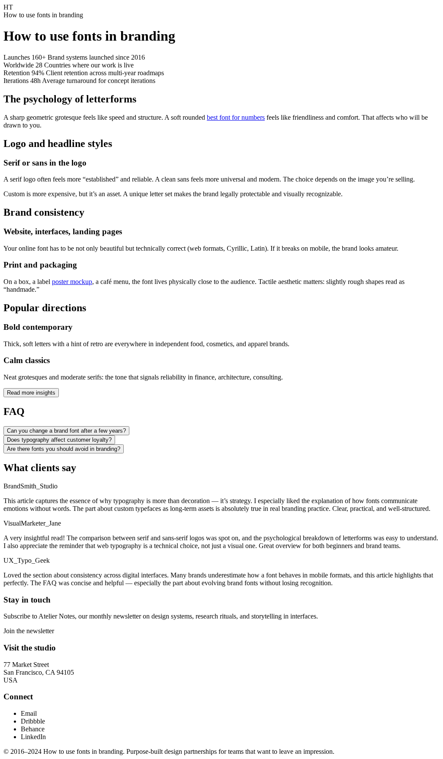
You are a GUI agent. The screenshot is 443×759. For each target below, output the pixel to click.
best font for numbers (236, 117)
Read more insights (31, 392)
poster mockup (72, 281)
